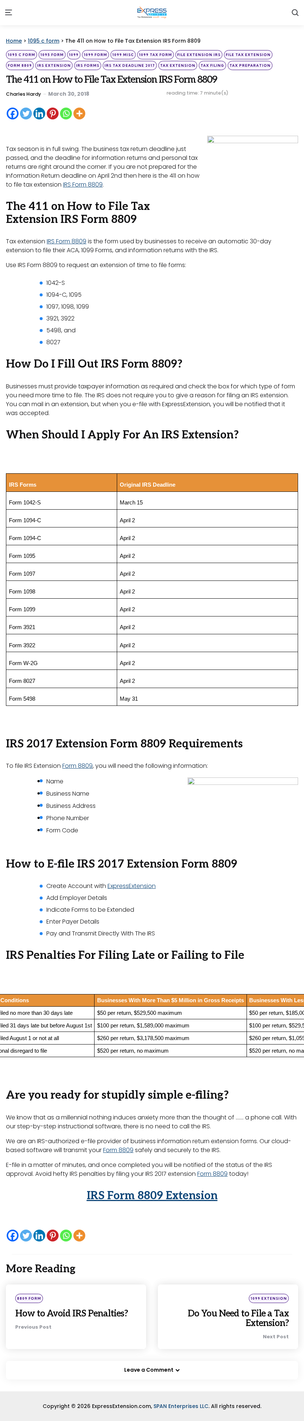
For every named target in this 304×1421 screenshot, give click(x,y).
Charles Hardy (23, 94)
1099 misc (123, 55)
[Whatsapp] (66, 113)
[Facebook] (13, 113)
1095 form (52, 55)
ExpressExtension (132, 886)
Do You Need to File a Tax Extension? (238, 1318)
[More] (79, 113)
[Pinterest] (53, 113)
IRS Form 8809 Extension (152, 1196)
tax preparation (250, 65)
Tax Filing (212, 65)
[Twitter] (26, 113)
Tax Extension (177, 65)
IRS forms (87, 65)
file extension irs (199, 55)
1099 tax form (155, 55)
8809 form (29, 1298)
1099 (74, 55)
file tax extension (248, 55)
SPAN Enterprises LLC (180, 1406)
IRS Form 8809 (83, 184)
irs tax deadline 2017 (130, 65)
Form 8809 (20, 65)
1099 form (95, 55)
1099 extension (269, 1298)
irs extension (54, 65)
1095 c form (21, 55)
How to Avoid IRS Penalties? (71, 1313)
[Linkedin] (39, 113)
